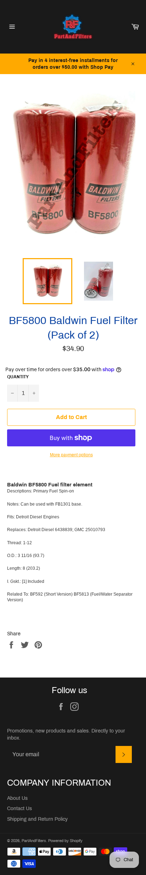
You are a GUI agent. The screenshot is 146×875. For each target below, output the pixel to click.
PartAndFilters (34, 840)
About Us (17, 798)
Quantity (18, 376)
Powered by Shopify (65, 840)
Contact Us (19, 808)
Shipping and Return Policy (37, 819)
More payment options (71, 454)
